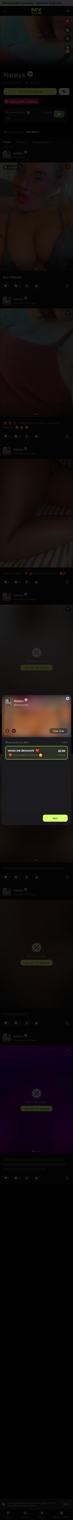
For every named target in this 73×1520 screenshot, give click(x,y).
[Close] (67, 698)
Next (55, 818)
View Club (58, 731)
